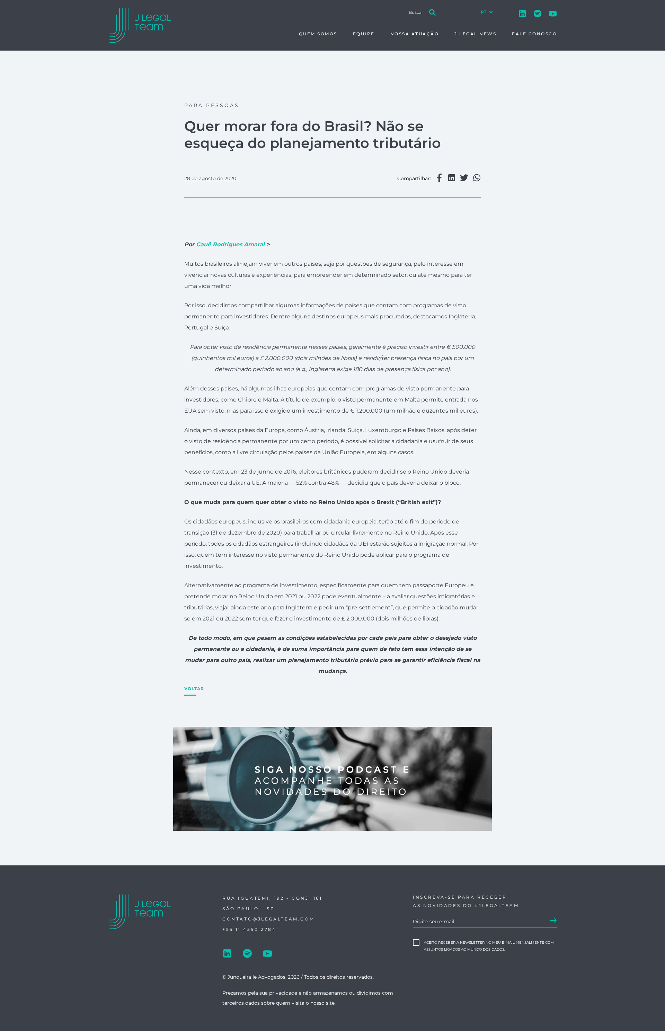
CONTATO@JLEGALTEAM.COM (268, 919)
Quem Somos (318, 33)
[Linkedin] (522, 12)
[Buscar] (432, 9)
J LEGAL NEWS (475, 33)
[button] (439, 178)
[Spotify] (537, 12)
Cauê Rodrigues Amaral (230, 244)
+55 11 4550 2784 (249, 929)
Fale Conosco (534, 33)
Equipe (364, 33)
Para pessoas (211, 105)
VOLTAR (194, 688)
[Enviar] (553, 921)
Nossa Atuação (414, 33)
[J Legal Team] (141, 26)
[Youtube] (553, 12)
